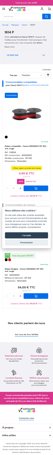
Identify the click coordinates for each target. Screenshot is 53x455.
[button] (26, 55)
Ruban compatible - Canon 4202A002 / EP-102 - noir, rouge (26, 147)
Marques (15, 25)
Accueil (5, 25)
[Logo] (16, 9)
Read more (10, 47)
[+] (20, 188)
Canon (24, 25)
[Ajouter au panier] (36, 188)
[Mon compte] (42, 8)
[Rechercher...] (46, 16)
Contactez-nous (26, 418)
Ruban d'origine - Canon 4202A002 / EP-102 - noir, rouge (24, 270)
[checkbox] (48, 75)
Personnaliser (26, 242)
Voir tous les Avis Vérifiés (26, 334)
